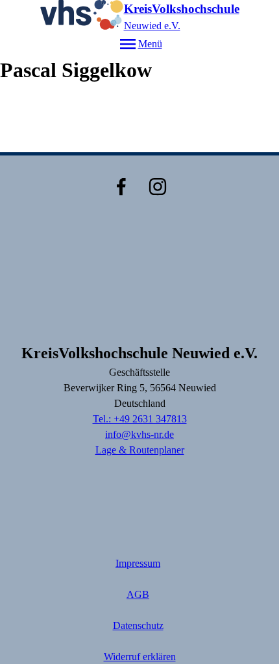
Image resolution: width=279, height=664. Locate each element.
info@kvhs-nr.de (139, 434)
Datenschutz (138, 625)
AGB (138, 594)
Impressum (137, 563)
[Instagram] (158, 186)
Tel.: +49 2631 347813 (140, 418)
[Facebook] (121, 186)
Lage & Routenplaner (139, 449)
